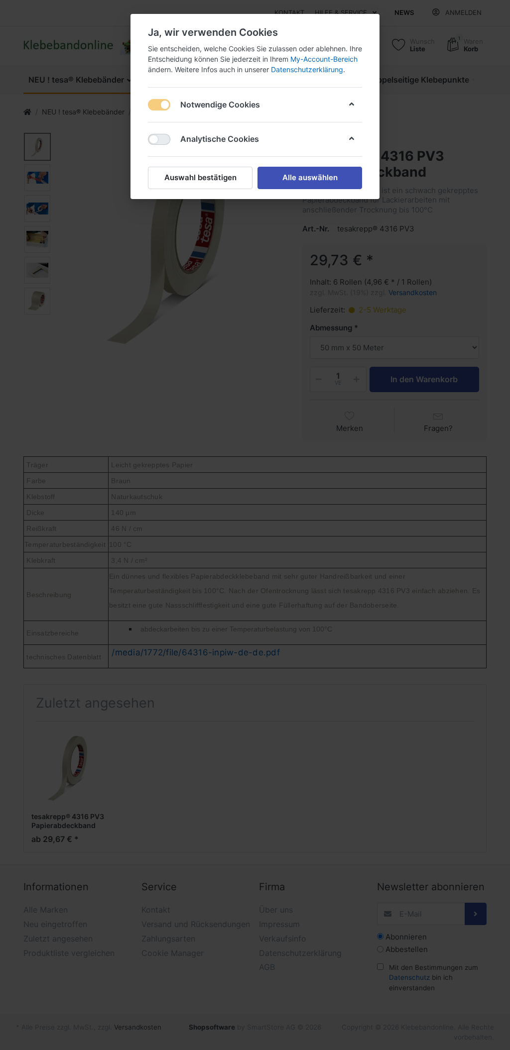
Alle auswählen (310, 177)
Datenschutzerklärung (307, 69)
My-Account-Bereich (324, 59)
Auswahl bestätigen (200, 177)
